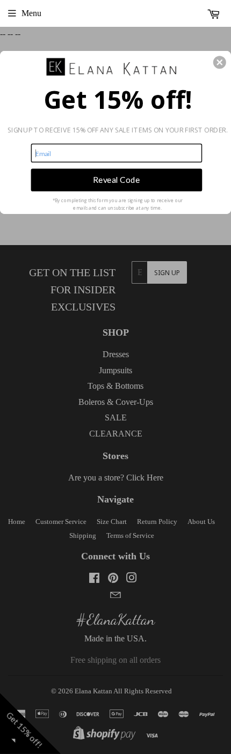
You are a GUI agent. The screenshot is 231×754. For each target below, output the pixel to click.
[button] (219, 62)
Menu (31, 13)
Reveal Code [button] (116, 179)
